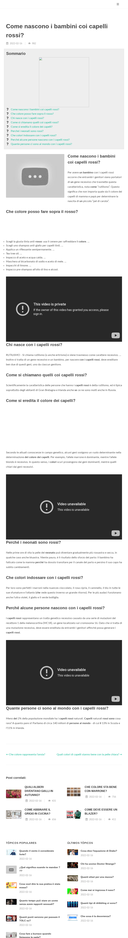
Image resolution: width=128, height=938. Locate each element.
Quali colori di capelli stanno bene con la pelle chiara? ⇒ (89, 754)
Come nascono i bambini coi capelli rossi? (35, 109)
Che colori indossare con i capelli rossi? (33, 135)
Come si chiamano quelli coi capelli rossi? (35, 122)
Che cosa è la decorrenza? (96, 916)
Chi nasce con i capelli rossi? (27, 118)
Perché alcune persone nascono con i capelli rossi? (40, 139)
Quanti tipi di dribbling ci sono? (99, 903)
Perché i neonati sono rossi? (27, 131)
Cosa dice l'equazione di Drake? (99, 850)
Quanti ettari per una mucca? (97, 877)
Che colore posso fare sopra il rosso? (32, 113)
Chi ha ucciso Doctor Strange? (98, 863)
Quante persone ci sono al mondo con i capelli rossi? (41, 144)
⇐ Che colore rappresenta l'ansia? (25, 754)
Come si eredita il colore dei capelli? (31, 126)
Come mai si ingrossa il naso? (98, 890)
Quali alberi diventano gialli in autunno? (39, 791)
